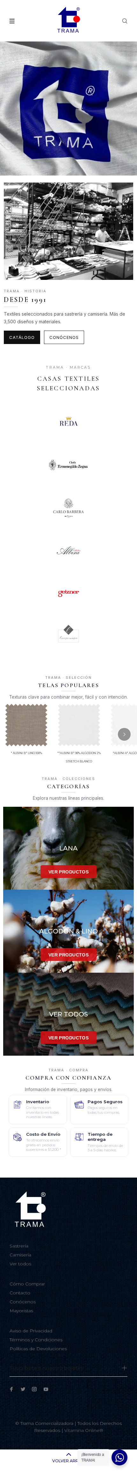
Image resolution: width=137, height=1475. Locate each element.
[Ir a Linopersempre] (68, 636)
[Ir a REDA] (68, 422)
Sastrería (19, 1246)
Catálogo (22, 337)
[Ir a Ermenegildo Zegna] (68, 465)
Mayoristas (21, 1311)
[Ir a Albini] (68, 550)
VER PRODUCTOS (68, 871)
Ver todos (20, 1264)
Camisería (20, 1255)
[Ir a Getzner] (68, 593)
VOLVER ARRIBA (68, 1460)
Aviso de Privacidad (31, 1331)
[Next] (124, 734)
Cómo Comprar (27, 1284)
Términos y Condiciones (36, 1340)
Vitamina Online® (83, 1430)
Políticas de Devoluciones (38, 1348)
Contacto (20, 1293)
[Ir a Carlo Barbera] (68, 507)
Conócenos (64, 337)
